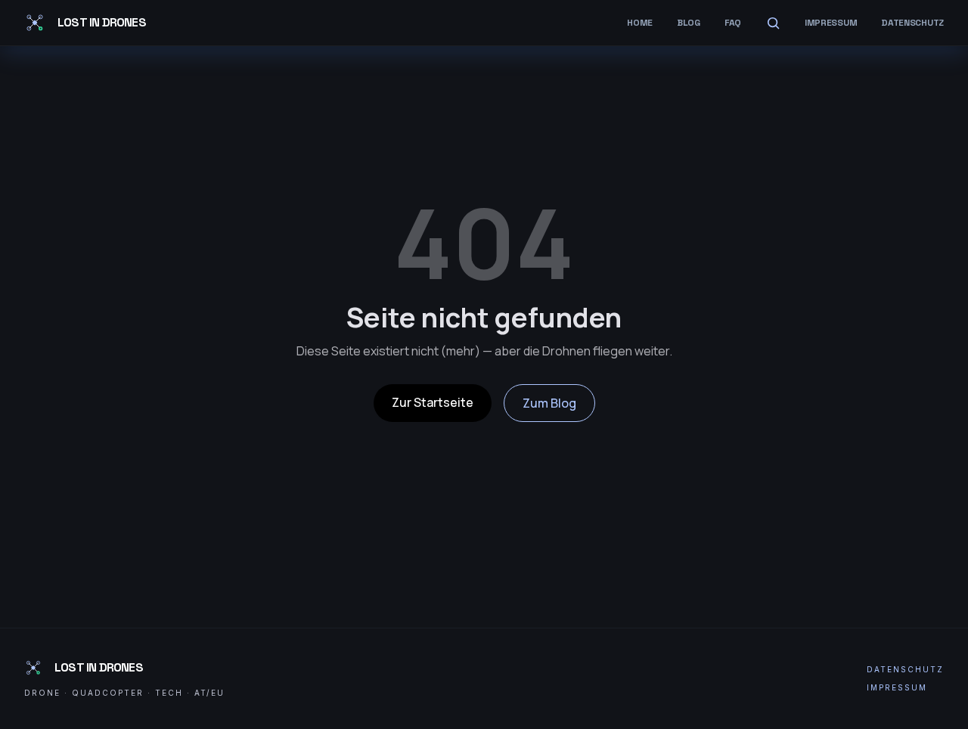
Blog (688, 23)
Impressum (831, 23)
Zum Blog (549, 403)
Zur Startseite (432, 402)
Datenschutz (912, 23)
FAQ (732, 23)
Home (640, 23)
